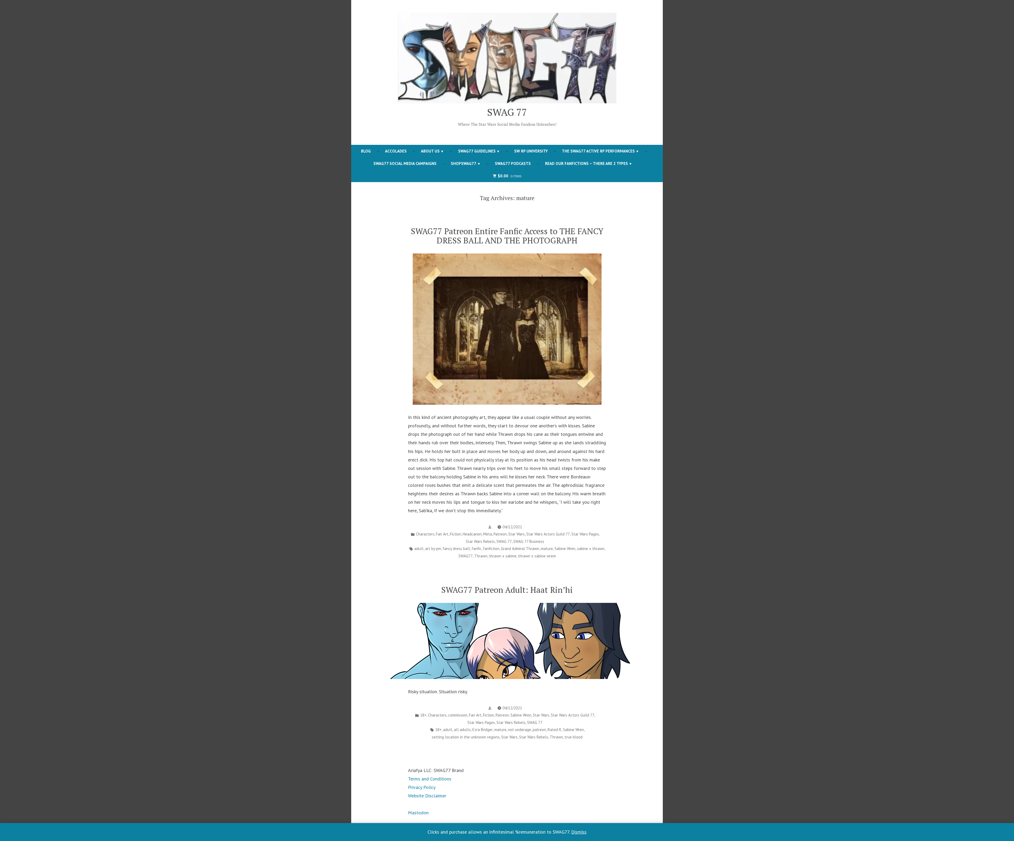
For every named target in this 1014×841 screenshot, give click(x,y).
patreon (539, 729)
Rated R (554, 729)
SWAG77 (465, 555)
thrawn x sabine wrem (537, 555)
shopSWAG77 (463, 163)
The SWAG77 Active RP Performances (598, 151)
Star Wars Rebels (480, 541)
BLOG (366, 151)
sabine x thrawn (590, 548)
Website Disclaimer (427, 796)
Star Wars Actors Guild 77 (548, 534)
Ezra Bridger (482, 729)
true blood (574, 737)
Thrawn (480, 555)
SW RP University (531, 151)
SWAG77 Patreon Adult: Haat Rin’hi (507, 589)
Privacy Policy (421, 787)
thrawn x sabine (503, 555)
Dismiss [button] (578, 832)
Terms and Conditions (429, 779)
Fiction (455, 534)
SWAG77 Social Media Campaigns (404, 163)
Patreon (500, 534)
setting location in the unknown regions (466, 737)
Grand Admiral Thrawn (520, 548)
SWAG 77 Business (528, 541)
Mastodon (418, 813)
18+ (423, 715)
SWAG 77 (507, 112)
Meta (487, 534)
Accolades (396, 151)
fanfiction (491, 548)
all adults (462, 729)
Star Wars (516, 534)
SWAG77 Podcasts (513, 163)
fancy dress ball (456, 548)
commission (457, 715)
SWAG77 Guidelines (477, 151)
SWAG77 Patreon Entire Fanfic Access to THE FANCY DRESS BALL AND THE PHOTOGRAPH (507, 236)
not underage (519, 729)
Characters (425, 534)
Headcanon (472, 534)
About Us (430, 151)
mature (547, 548)
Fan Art (442, 534)
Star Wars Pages (585, 534)
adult (419, 548)
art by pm (433, 548)
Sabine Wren (565, 548)
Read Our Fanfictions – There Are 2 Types (586, 163)
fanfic (476, 548)
